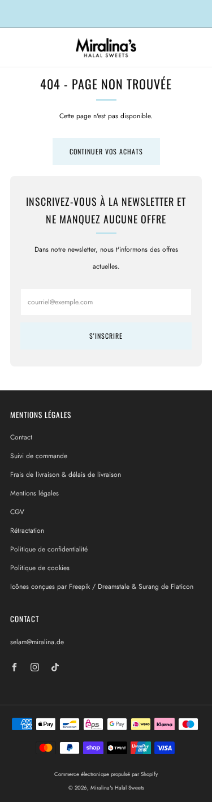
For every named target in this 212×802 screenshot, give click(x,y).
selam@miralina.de (37, 642)
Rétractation (27, 530)
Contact (21, 437)
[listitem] (106, 13)
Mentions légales (34, 493)
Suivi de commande (38, 456)
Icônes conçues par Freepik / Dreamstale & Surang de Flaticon (101, 586)
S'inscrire (106, 335)
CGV (17, 512)
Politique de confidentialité (49, 549)
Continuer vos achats (106, 151)
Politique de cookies (40, 568)
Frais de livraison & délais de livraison (65, 474)
